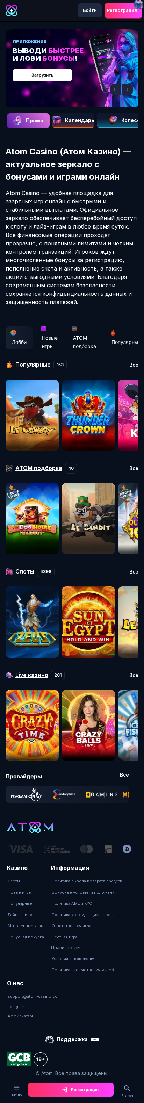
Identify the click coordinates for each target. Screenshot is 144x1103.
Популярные (20, 903)
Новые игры (50, 342)
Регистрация (122, 10)
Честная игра (65, 937)
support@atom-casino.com (34, 996)
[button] (115, 89)
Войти (90, 10)
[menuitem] (26, 881)
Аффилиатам (20, 1016)
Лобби (19, 342)
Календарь (79, 120)
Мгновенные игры (26, 925)
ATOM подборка (84, 342)
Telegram (16, 1006)
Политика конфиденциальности (83, 914)
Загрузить (42, 75)
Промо (34, 120)
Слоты (14, 881)
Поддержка (72, 1039)
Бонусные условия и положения (84, 892)
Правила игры (65, 947)
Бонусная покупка (26, 937)
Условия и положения (73, 958)
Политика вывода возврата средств (87, 881)
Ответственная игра (71, 925)
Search (127, 1096)
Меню (17, 1095)
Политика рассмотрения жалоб (83, 969)
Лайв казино (20, 914)
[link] (26, 794)
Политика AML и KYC (72, 903)
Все (133, 364)
